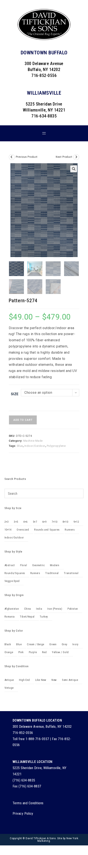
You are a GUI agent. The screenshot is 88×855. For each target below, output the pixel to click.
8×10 (65, 521)
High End (24, 679)
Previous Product (27, 156)
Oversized (23, 529)
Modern (54, 565)
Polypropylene (56, 445)
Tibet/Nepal (27, 616)
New (54, 679)
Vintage (9, 687)
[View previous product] (12, 157)
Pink (20, 652)
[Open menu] (44, 133)
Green (52, 644)
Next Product (64, 156)
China (27, 608)
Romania (9, 616)
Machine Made (33, 440)
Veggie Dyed (12, 581)
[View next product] (76, 157)
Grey (64, 644)
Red (44, 652)
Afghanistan (11, 608)
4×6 (25, 521)
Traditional (52, 573)
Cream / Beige (35, 644)
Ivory (75, 644)
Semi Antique (70, 679)
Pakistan (72, 608)
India (39, 608)
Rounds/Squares (14, 573)
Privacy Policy (23, 814)
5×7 (35, 521)
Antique (9, 679)
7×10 (54, 521)
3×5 (16, 521)
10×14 (8, 529)
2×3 (6, 521)
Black (7, 644)
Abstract (9, 565)
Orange (8, 652)
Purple (33, 652)
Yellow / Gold (60, 652)
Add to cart (22, 419)
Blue (20, 445)
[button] (73, 168)
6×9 (44, 521)
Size (15, 394)
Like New (40, 679)
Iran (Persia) (54, 608)
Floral (23, 565)
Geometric (38, 565)
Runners (70, 529)
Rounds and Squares (47, 529)
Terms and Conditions (28, 803)
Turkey (44, 616)
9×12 (76, 521)
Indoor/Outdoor (34, 445)
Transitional (71, 573)
